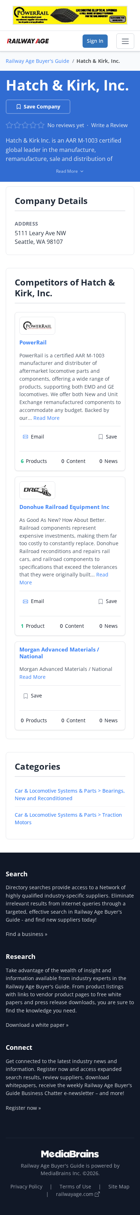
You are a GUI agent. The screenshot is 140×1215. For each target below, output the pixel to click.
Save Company (42, 106)
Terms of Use (75, 1186)
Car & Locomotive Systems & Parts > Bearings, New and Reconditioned (70, 794)
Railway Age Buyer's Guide (37, 60)
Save (111, 436)
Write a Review (109, 125)
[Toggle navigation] (125, 41)
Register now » (23, 1107)
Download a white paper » (37, 1024)
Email (37, 436)
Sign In (95, 40)
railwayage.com (75, 1194)
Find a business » (26, 934)
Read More (46, 417)
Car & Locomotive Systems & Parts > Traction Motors (68, 818)
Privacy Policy (26, 1186)
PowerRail (33, 342)
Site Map (119, 1186)
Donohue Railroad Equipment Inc (64, 506)
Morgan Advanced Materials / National (59, 653)
